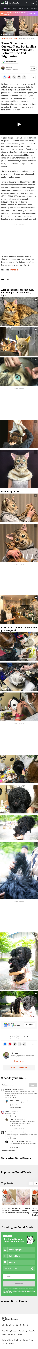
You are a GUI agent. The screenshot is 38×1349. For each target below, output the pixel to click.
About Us (32, 1331)
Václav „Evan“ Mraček (17, 1141)
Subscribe (19, 1284)
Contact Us (11, 1334)
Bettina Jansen (15, 1101)
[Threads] (20, 1325)
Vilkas (7, 1111)
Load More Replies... (16, 1107)
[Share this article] (33, 77)
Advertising (23, 1331)
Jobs (4, 1334)
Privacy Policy (28, 1340)
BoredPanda (12, 3)
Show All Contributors (19, 1068)
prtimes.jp (14, 270)
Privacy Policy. (8, 1292)
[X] (13, 1325)
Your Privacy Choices (9, 1331)
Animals (5, 38)
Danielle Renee (10, 1132)
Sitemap (20, 1334)
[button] (31, 1183)
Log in (33, 3)
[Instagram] (6, 1325)
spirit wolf (13, 1119)
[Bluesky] (17, 1325)
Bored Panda (10, 1319)
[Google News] (27, 1325)
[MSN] (24, 1325)
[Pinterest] (10, 1325)
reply (14, 1097)
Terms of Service (8, 1343)
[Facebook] (3, 1325)
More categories (11, 1269)
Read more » (19, 1061)
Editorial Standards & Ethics (11, 1340)
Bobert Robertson (11, 1089)
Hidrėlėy (9, 67)
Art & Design (13, 38)
